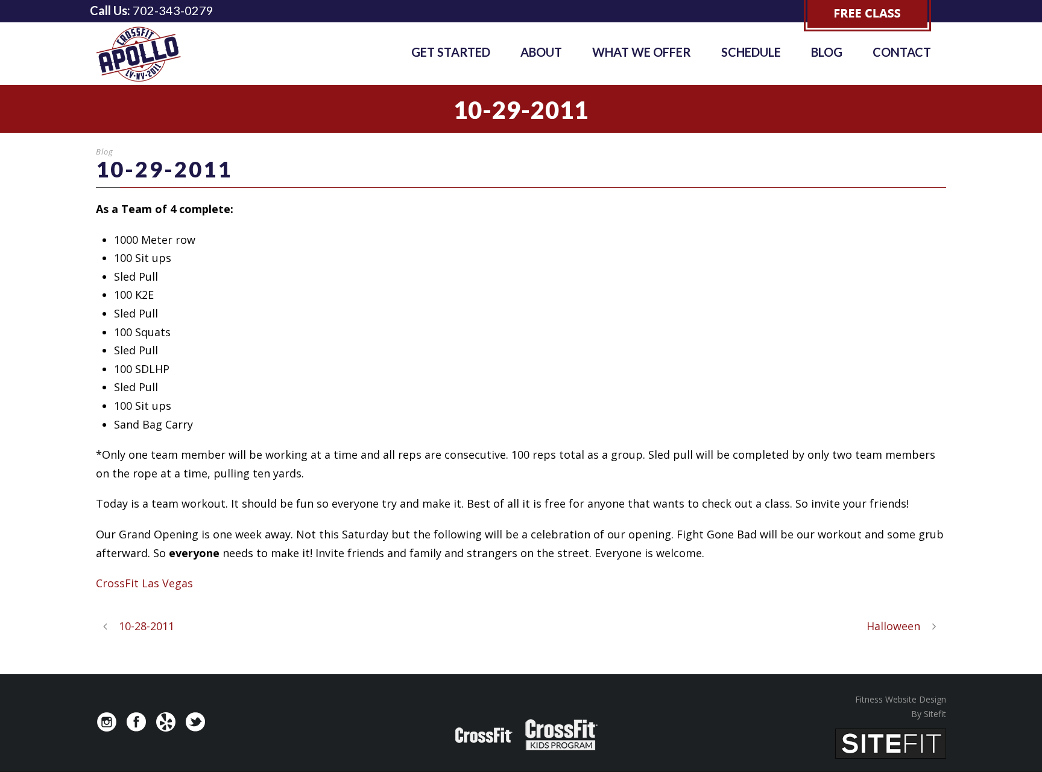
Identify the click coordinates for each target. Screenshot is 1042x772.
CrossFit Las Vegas (144, 583)
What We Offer (641, 52)
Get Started (450, 52)
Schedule (751, 52)
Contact (902, 52)
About (541, 52)
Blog (826, 52)
